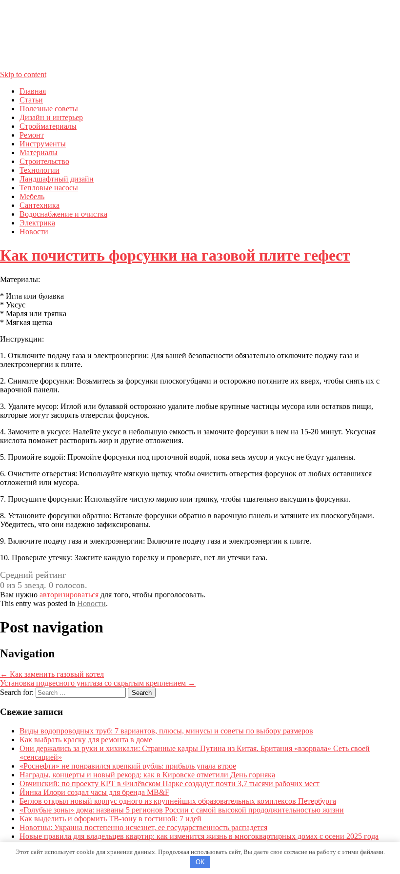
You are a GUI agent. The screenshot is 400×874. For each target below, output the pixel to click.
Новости (34, 231)
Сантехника (40, 205)
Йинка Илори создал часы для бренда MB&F (94, 792)
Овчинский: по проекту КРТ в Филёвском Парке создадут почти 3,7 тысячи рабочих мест (170, 783)
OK (200, 862)
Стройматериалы (48, 126)
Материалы (39, 152)
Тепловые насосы (49, 187)
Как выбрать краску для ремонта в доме (86, 739)
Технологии (40, 170)
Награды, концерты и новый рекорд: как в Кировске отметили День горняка (147, 775)
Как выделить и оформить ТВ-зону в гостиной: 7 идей (110, 818)
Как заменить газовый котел (52, 674)
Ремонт (32, 135)
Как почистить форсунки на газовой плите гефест (175, 255)
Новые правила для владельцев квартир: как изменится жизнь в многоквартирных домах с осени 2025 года (199, 836)
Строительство (44, 161)
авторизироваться (69, 594)
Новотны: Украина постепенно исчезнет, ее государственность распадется (143, 827)
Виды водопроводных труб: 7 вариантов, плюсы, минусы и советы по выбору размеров (166, 731)
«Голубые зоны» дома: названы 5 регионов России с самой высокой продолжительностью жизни (182, 810)
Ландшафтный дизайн (57, 179)
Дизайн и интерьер (51, 117)
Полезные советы (49, 108)
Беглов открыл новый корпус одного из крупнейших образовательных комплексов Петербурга (178, 801)
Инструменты (43, 144)
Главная (33, 91)
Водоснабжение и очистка (63, 214)
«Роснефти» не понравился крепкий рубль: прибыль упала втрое (128, 766)
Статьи (31, 100)
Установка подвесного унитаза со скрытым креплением (98, 683)
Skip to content (23, 74)
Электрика (37, 223)
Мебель (32, 196)
